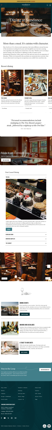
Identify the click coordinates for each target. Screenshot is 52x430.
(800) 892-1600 (9, 411)
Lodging (3, 393)
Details (8, 229)
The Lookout (9, 243)
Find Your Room (6, 160)
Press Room (38, 387)
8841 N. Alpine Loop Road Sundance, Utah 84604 (7, 408)
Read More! (33, 1)
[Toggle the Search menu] (47, 5)
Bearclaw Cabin (9, 234)
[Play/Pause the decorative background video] (49, 34)
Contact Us (21, 399)
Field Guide (4, 399)
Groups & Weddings (6, 396)
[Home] (26, 5)
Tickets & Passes (22, 387)
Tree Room (4, 98)
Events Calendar (24, 314)
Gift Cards (38, 393)
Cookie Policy (26, 426)
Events (3, 390)
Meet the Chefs (24, 352)
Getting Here (21, 393)
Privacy (19, 426)
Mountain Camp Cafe (10, 239)
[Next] (50, 112)
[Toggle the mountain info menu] (2, 5)
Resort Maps (21, 396)
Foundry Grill (28, 98)
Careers (37, 390)
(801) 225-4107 (8, 413)
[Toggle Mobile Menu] (50, 5)
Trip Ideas (4, 387)
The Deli (8, 177)
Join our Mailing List (45, 369)
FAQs (36, 399)
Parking (20, 390)
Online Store (38, 396)
